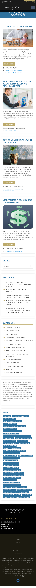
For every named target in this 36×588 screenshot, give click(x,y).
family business (8, 438)
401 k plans (7, 416)
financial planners (10, 443)
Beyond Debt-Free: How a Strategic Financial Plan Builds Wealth (18, 284)
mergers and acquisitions (12, 470)
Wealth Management (14, 373)
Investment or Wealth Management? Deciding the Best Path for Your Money (18, 310)
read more (8, 64)
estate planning (25, 436)
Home (18, 539)
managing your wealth (11, 467)
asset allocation (9, 418)
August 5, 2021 (8, 186)
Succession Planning (14, 366)
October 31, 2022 (9, 128)
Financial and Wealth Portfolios (19, 341)
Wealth (9, 369)
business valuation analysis (12, 431)
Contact (18, 548)
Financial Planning (13, 344)
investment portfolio (11, 463)
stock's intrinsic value (21, 492)
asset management (10, 423)
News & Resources (18, 550)
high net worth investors (12, 448)
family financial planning (23, 438)
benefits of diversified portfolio (14, 426)
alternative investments (20, 416)
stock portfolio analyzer (12, 494)
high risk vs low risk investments (14, 450)
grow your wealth (10, 445)
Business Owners (12, 331)
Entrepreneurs (12, 334)
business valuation (10, 428)
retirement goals (9, 489)
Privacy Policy (18, 553)
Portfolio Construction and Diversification (18, 355)
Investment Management (13, 70)
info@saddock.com (7, 528)
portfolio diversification (12, 485)
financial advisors (9, 440)
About (18, 542)
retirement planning (24, 489)
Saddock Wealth (10, 131)
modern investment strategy (13, 475)
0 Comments (19, 68)
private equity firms (10, 487)
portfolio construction (11, 482)
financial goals (22, 440)
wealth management (22, 497)
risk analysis (8, 492)
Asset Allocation (13, 327)
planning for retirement (12, 477)
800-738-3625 (7, 2)
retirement (22, 487)
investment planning (10, 460)
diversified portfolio (11, 436)
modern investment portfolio (13, 472)
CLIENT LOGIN (29, 1)
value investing (9, 497)
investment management (12, 458)
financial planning (23, 443)
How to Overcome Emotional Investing (17, 291)
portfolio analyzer (10, 480)
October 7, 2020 (8, 248)
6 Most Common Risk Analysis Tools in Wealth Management (18, 296)
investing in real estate (11, 453)
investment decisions (25, 455)
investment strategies (11, 465)
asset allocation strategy (12, 421)
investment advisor (10, 455)
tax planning (27, 494)
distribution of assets (11, 433)
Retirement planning (14, 359)
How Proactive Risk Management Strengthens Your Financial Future (19, 303)
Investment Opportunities (12, 72)
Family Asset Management (16, 337)
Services (18, 545)
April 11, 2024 (8, 68)
